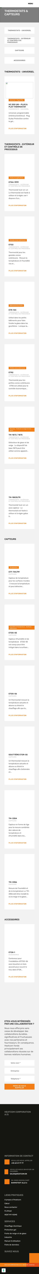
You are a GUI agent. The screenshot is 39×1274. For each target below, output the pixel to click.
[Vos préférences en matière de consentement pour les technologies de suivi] (4, 1270)
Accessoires (19, 60)
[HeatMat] (19, 1132)
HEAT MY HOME (10, 1214)
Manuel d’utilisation (12, 1241)
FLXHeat (8, 1211)
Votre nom (15, 1063)
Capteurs (19, 50)
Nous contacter (10, 1207)
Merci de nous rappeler (19, 1087)
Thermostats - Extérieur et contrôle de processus (18, 40)
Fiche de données (11, 1245)
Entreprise (15, 1071)
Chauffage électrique (13, 1226)
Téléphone (15, 1079)
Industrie (8, 1237)
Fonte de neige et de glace (15, 1233)
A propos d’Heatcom (12, 1200)
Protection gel (10, 1230)
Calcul (6, 1203)
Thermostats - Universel (19, 30)
